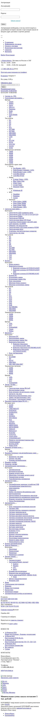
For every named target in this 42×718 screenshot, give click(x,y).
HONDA (12, 416)
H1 (10, 120)
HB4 (37, 602)
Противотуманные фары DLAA (16, 401)
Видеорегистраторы (16, 471)
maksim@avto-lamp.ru (24, 708)
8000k (11, 320)
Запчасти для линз (15, 394)
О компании (9, 42)
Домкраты (12, 490)
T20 (10, 257)
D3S (10, 301)
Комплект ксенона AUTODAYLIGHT (26, 268)
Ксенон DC (13, 275)
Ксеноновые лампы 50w (17, 279)
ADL (10, 323)
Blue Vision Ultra (18, 181)
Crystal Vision (17, 185)
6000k (11, 318)
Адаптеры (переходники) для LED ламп (23, 222)
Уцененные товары (11, 591)
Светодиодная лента (16, 229)
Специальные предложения (14, 584)
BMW (11, 407)
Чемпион (12, 109)
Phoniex (15, 566)
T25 (10, 259)
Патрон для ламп (15, 458)
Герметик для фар (11, 464)
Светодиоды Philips (15, 216)
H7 (10, 126)
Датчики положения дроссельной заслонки (24, 518)
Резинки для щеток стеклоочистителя (22, 499)
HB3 (33, 602)
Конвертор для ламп (16, 457)
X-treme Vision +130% (20, 179)
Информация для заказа (13, 44)
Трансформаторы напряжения (19, 479)
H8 (10, 244)
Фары (7, 582)
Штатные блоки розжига (17, 283)
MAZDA (12, 423)
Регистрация (10, 55)
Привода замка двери (16, 540)
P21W (11, 142)
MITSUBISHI (13, 427)
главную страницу (16, 620)
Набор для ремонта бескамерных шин (22, 492)
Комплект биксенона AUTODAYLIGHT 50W (21, 345)
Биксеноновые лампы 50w (18, 340)
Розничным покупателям (13, 48)
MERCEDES (13, 425)
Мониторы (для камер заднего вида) (21, 475)
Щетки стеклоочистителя (18, 579)
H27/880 (12, 129)
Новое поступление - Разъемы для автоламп (20, 633)
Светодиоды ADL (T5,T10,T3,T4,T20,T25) (23, 214)
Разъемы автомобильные (17, 460)
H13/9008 (12, 357)
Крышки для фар (11, 462)
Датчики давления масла (17, 512)
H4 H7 (11, 360)
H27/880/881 (13, 307)
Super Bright (13, 114)
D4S (10, 303)
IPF (10, 116)
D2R (10, 305)
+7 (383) (7, 69)
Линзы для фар (10, 384)
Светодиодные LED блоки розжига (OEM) (24, 227)
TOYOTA (12, 434)
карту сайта (13, 624)
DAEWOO (12, 410)
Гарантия (8, 50)
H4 (10, 124)
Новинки (8, 586)
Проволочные (14, 551)
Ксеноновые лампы (16, 277)
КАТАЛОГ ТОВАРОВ (9, 91)
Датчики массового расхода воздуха (21, 516)
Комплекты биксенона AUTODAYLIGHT (21, 350)
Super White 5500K (19, 205)
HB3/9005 (12, 133)
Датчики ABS (14, 508)
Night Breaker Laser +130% (22, 172)
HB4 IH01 (12, 362)
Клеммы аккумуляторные (18, 571)
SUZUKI (12, 432)
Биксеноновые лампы (16, 338)
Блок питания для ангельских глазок (21, 392)
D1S (10, 297)
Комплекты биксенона (17, 342)
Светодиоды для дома (16, 233)
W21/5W (12, 144)
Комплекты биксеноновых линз (20, 395)
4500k (11, 159)
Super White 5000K (19, 203)
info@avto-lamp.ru (7, 670)
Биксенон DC (13, 336)
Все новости (9, 647)
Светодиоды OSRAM (16, 218)
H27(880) (22, 602)
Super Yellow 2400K (20, 201)
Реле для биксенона (16, 353)
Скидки (10, 96)
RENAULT (13, 431)
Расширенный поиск (8, 89)
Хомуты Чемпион (11, 545)
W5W (11, 148)
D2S (10, 299)
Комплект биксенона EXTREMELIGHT (27, 347)
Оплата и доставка (11, 46)
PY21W (16, 606)
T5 (10, 138)
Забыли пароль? (15, 20)
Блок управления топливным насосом (22, 506)
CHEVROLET (14, 408)
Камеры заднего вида (16, 473)
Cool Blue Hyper (18, 175)
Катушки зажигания (16, 527)
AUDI (11, 405)
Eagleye (15, 564)
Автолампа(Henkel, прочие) (18, 562)
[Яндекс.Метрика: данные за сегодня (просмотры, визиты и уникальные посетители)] (8, 692)
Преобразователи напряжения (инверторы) (24, 497)
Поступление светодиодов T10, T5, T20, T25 (20, 641)
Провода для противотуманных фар (21, 440)
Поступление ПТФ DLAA (14, 637)
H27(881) (28, 602)
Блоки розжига (14, 264)
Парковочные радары (16, 477)
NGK (15, 577)
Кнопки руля (13, 532)
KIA (10, 420)
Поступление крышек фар (14, 644)
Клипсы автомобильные (13, 543)
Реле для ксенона (15, 281)
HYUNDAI (13, 418)
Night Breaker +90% (20, 207)
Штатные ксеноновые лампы (19, 285)
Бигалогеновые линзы (16, 390)
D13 (10, 325)
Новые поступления (12, 588)
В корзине (4, 76)
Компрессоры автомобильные (19, 573)
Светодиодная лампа (12, 209)
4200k (11, 155)
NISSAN (12, 429)
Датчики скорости (15, 523)
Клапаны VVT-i (14, 530)
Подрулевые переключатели (19, 538)
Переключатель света (16, 542)
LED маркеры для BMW (17, 224)
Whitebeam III (17, 190)
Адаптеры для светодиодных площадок (22, 231)
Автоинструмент (15, 560)
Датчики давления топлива (18, 514)
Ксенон (7, 261)
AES (10, 379)
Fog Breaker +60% (19, 168)
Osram (11, 102)
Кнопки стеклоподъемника (18, 534)
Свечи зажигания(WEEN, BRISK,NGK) (23, 575)
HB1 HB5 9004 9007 (16, 364)
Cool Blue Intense (19, 174)
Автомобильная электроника (15, 466)
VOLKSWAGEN (15, 438)
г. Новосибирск (6, 60)
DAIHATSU (13, 412)
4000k (11, 153)
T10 (10, 255)
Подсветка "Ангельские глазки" (20, 399)
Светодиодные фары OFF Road (20, 220)
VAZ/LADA (13, 436)
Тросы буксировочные (17, 501)
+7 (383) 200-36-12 (7, 667)
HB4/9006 (12, 135)
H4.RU (7, 704)
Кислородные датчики (17, 529)
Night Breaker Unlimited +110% (23, 170)
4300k (11, 157)
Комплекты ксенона (16, 266)
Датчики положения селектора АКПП (22, 521)
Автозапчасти (10, 503)
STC (14, 567)
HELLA (11, 107)
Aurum (15, 198)
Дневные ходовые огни (13, 447)
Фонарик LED (14, 580)
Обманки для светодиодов (18, 225)
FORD (11, 414)
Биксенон (8, 333)
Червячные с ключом (16, 554)
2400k (11, 151)
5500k (11, 163)
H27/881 (12, 131)
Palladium (16, 196)
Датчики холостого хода (17, 525)
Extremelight (13, 327)
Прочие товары (10, 556)
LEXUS (11, 421)
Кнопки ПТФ (13, 444)
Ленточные (13, 549)
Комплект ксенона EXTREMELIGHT (26, 273)
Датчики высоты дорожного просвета (22, 510)
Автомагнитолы (14, 469)
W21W (11, 146)
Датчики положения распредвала (20, 519)
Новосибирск (9, 713)
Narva (11, 105)
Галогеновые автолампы (13, 98)
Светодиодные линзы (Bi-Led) (19, 388)
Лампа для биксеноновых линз (19, 397)
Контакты (8, 51)
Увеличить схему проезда (9, 678)
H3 (10, 122)
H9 (14, 602)
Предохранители (15, 493)
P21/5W (11, 140)
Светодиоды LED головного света (21, 212)
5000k (11, 161)
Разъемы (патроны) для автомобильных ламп (21, 453)
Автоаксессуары (11, 481)
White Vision (17, 183)
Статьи (7, 649)
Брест (15, 569)
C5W (10, 137)
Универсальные (14, 442)
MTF (10, 113)
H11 (10, 127)
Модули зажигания (15, 536)
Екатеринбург (10, 715)
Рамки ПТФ (13, 445)
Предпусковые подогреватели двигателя (23, 495)
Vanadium (16, 194)
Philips (11, 103)
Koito (11, 111)
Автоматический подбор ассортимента (18, 593)
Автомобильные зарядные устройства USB (24, 484)
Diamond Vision (18, 187)
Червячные (13, 553)
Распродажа (9, 590)
